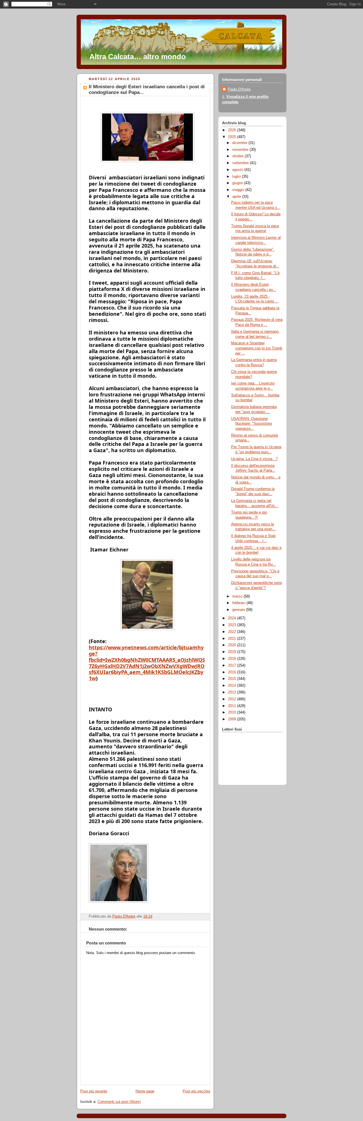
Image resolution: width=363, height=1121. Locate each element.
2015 (232, 679)
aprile (237, 197)
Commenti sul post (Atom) (119, 1102)
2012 (232, 699)
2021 (232, 639)
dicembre (240, 143)
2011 (232, 706)
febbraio (239, 603)
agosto (238, 170)
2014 (232, 686)
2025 (232, 137)
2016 (232, 672)
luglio (237, 177)
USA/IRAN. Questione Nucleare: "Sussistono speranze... (251, 424)
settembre (241, 163)
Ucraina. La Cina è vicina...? (254, 459)
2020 (232, 645)
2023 (232, 625)
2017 (232, 665)
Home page (145, 1091)
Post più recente (93, 1091)
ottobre (238, 156)
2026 (232, 130)
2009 (232, 719)
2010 (232, 712)
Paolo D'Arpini (239, 89)
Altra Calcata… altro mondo (137, 56)
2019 (232, 652)
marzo (238, 596)
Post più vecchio (196, 1091)
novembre (241, 150)
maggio (238, 190)
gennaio (239, 610)
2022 (232, 632)
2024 (232, 618)
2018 (232, 659)
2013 (232, 692)
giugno (238, 183)
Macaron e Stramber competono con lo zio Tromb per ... (256, 348)
